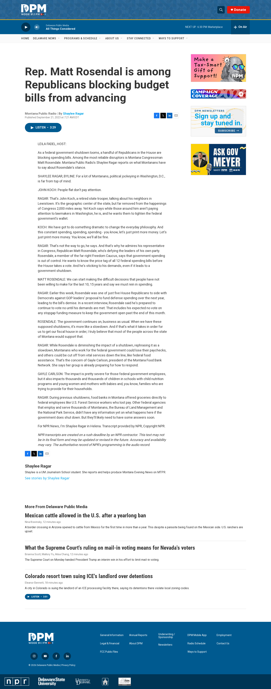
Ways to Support (171, 38)
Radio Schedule (196, 643)
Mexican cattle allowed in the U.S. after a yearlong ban (85, 515)
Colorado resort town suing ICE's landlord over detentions (89, 576)
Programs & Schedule (80, 38)
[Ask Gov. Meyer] (218, 159)
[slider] (42, 27)
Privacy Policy (68, 665)
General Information (112, 635)
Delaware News (44, 38)
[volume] (37, 27)
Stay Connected (139, 38)
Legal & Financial (109, 643)
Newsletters (165, 644)
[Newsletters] (218, 121)
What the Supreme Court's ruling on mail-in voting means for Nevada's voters (110, 547)
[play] (26, 27)
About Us (112, 38)
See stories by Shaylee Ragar (47, 478)
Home (25, 38)
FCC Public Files (109, 651)
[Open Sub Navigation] (59, 38)
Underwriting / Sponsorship (166, 636)
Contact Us (223, 643)
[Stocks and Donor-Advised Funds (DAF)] (218, 68)
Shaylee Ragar (73, 113)
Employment (224, 635)
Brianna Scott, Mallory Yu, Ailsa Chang (47, 554)
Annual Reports (138, 635)
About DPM (136, 643)
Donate (240, 10)
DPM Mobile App (197, 635)
